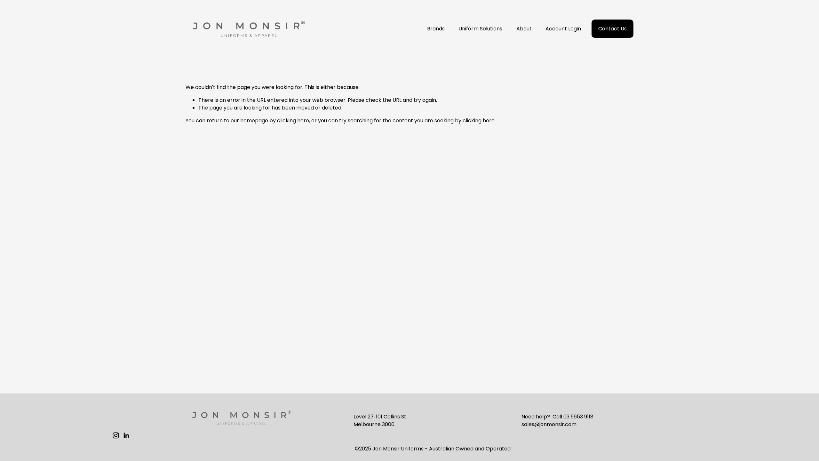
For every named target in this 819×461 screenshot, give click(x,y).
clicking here (293, 120)
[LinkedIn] (126, 435)
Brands (436, 28)
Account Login (563, 28)
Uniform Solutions (480, 28)
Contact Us (612, 28)
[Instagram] (116, 435)
